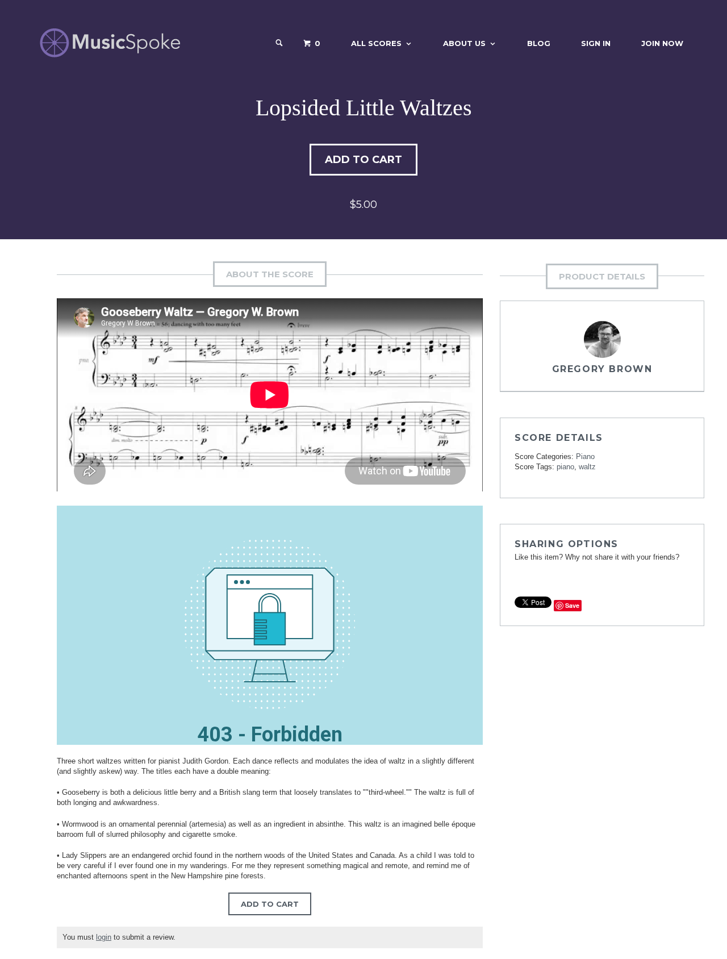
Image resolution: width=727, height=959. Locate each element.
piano (565, 466)
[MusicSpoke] (110, 42)
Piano (585, 456)
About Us (464, 43)
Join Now (662, 43)
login (103, 937)
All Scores (376, 43)
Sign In (596, 43)
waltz (587, 466)
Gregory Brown (602, 369)
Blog (538, 43)
